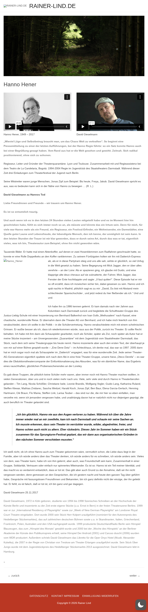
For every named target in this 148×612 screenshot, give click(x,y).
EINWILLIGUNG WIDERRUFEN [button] (100, 596)
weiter (135, 575)
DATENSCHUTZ (39, 596)
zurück (13, 575)
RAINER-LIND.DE (52, 6)
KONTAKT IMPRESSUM (65, 596)
